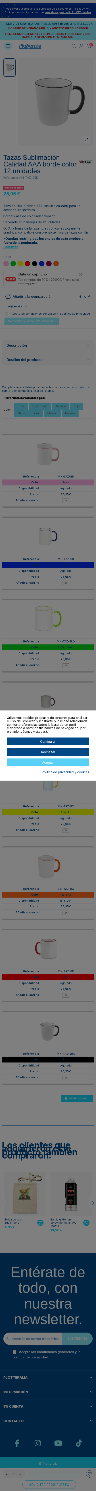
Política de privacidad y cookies (65, 772)
